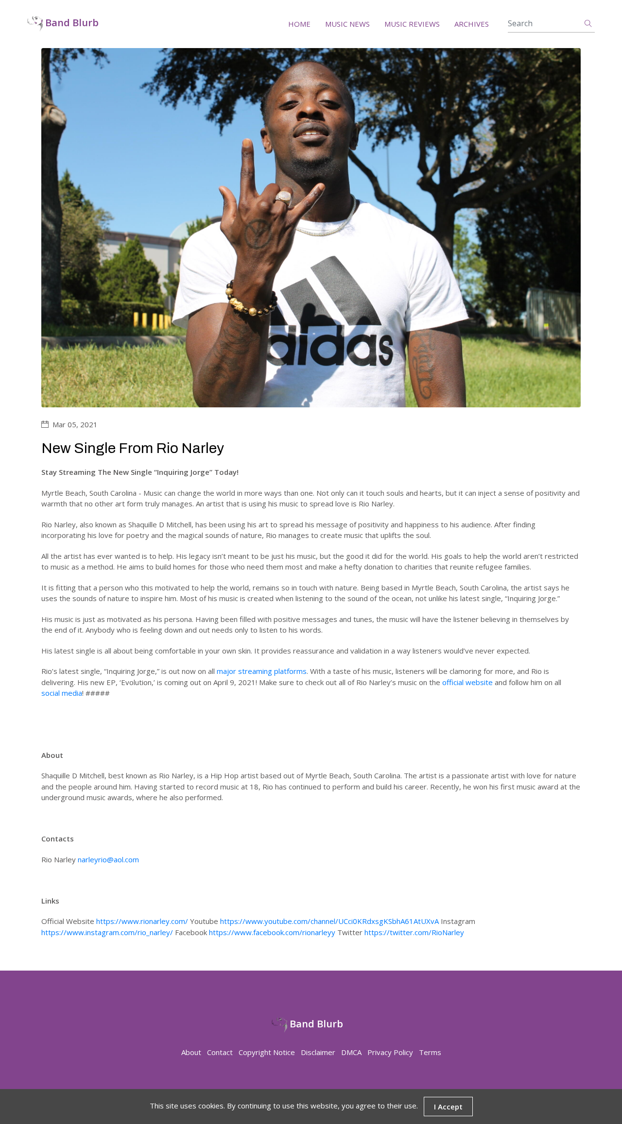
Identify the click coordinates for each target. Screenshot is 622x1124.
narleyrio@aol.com (108, 859)
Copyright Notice (267, 1052)
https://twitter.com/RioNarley (414, 932)
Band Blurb (71, 23)
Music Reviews (412, 24)
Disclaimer (318, 1052)
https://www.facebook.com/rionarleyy (272, 932)
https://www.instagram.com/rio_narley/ (107, 932)
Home (299, 24)
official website (467, 682)
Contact (220, 1052)
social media (61, 693)
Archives (471, 24)
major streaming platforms (262, 671)
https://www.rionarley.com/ (142, 921)
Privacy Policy (390, 1052)
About (191, 1052)
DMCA (351, 1052)
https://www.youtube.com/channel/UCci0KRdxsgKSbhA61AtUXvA (329, 921)
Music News (347, 24)
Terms (430, 1052)
